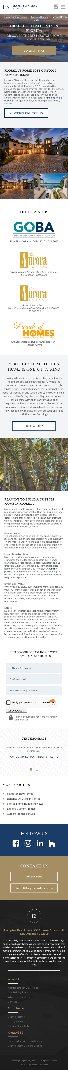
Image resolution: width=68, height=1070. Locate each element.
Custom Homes (39, 17)
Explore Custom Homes (21, 808)
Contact (12, 1001)
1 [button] (31, 769)
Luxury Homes (15, 1021)
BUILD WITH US (34, 50)
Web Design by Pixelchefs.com (34, 1064)
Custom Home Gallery (20, 1025)
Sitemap (14, 1060)
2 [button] (37, 769)
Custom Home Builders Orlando (25, 1045)
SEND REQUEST (16, 710)
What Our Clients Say (20, 996)
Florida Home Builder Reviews (25, 803)
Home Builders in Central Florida (25, 1040)
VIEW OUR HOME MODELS (26, 113)
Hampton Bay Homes (15, 17)
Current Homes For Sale (21, 813)
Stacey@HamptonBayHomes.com (34, 888)
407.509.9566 (34, 876)
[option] (34, 150)
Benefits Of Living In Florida (23, 798)
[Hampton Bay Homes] (20, 7)
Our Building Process (19, 992)
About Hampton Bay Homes (23, 987)
